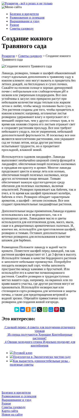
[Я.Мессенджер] (16, 309)
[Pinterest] (56, 309)
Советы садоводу (22, 28)
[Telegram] (33, 309)
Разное (14, 25)
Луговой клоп (22, 353)
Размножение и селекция (27, 17)
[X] (39, 309)
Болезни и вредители (24, 14)
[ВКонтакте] (22, 309)
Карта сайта (10, 411)
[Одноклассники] (28, 309)
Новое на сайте (12, 414)
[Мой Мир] (50, 309)
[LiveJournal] (62, 309)
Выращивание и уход (24, 21)
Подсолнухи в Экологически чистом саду (42, 357)
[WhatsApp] (45, 309)
